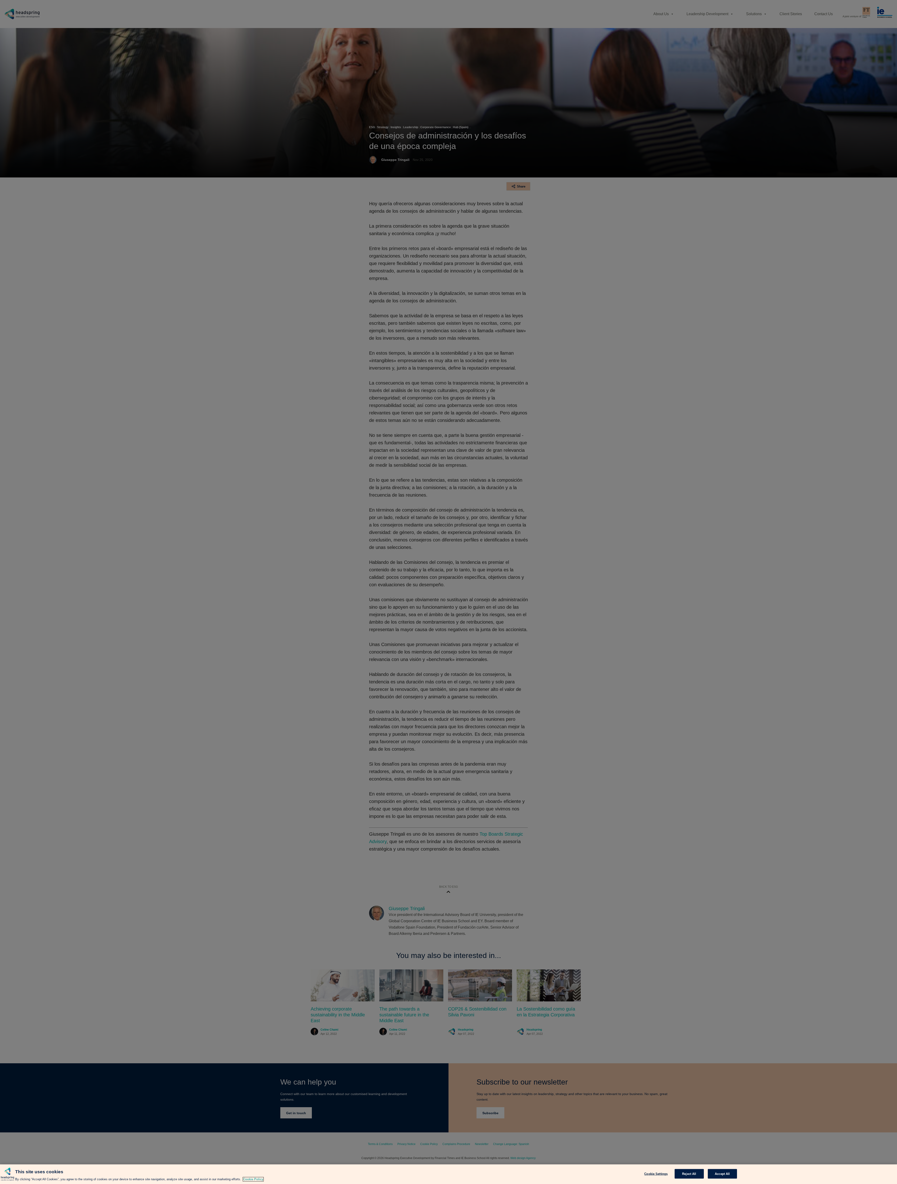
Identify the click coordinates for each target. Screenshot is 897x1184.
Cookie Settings (656, 1173)
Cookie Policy (253, 1179)
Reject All (689, 1173)
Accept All (722, 1173)
